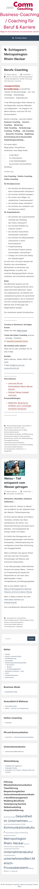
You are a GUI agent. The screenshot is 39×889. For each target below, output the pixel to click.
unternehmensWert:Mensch (14, 751)
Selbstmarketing (27, 438)
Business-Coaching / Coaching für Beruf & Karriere (19, 21)
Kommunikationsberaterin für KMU (15, 430)
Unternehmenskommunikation (14, 442)
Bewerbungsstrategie (14, 426)
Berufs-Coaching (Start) (13, 656)
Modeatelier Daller (11, 692)
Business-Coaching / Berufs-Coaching (19, 884)
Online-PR (17, 438)
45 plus (9, 667)
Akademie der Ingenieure (13, 766)
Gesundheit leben (11, 706)
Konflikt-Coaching (26, 79)
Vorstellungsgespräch (14, 669)
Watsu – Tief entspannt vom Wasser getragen (16, 483)
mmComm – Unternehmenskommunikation (19, 737)
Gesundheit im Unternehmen (16, 618)
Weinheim (19, 626)
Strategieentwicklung (11, 440)
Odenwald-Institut (11, 768)
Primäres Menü (21, 38)
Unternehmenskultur (11, 444)
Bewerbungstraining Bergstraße (15, 663)
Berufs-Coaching (16, 70)
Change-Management (11, 79)
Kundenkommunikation (11, 436)
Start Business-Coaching (12, 81)
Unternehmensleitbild (26, 444)
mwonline (8, 723)
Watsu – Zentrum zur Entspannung (16, 708)
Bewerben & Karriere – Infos (14, 671)
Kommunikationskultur (11, 432)
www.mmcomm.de (11, 368)
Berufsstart (10, 665)
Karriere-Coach (19, 428)
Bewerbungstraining (25, 77)
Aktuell (7, 654)
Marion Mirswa (12, 74)
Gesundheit (9, 660)
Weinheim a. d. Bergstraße (11, 871)
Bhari (19, 886)
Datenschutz (9, 677)
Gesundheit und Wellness (15, 494)
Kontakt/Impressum (11, 675)
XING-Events (22, 330)
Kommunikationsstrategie (12, 434)
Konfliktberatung (27, 434)
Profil (7, 673)
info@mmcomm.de (17, 365)
